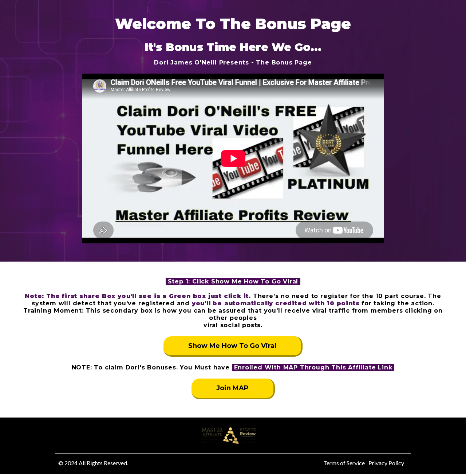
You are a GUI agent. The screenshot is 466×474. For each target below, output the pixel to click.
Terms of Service (344, 462)
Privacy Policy (386, 462)
